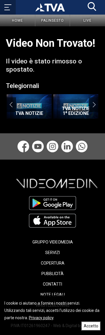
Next (94, 104)
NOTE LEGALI (53, 294)
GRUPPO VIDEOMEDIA (52, 242)
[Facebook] (23, 146)
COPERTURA (52, 263)
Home (17, 20)
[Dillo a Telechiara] (81, 146)
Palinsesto (52, 20)
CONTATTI (52, 284)
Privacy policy (41, 317)
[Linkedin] (67, 146)
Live (87, 20)
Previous (11, 104)
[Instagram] (52, 146)
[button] (92, 6)
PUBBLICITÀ (52, 273)
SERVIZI (52, 252)
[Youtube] (38, 146)
